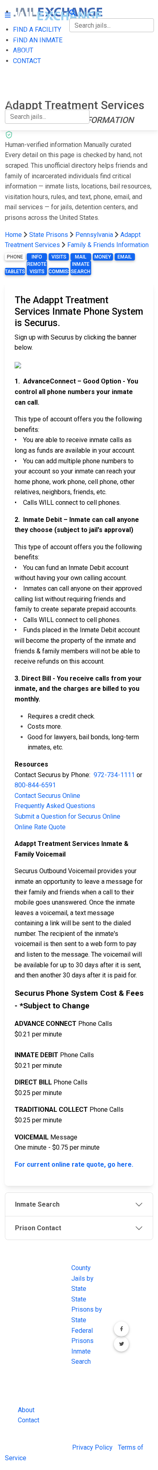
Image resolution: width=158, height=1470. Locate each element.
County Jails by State (82, 1278)
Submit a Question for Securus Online (67, 816)
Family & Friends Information (108, 245)
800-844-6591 (35, 785)
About (26, 1410)
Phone (15, 257)
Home (13, 235)
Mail (80, 257)
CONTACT (19, 87)
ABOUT (15, 70)
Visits (58, 257)
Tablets (15, 271)
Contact (28, 1420)
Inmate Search (80, 267)
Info (37, 257)
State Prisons (48, 235)
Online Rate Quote (40, 827)
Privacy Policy (92, 1447)
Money (102, 257)
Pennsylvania (94, 235)
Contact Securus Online (47, 796)
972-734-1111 (114, 775)
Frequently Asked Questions (55, 806)
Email (124, 257)
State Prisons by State (86, 1309)
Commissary (59, 271)
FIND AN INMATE (29, 53)
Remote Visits (37, 267)
